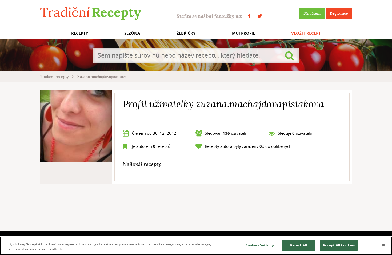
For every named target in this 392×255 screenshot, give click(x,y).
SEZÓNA (132, 33)
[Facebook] (249, 16)
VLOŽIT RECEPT (306, 33)
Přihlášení (312, 13)
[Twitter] (259, 16)
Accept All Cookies (339, 245)
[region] (196, 245)
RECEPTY (79, 33)
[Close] (383, 245)
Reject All (298, 245)
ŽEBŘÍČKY (186, 33)
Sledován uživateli (225, 133)
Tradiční (90, 12)
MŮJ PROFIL (243, 33)
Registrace (339, 13)
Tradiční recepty (55, 76)
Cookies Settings (260, 245)
